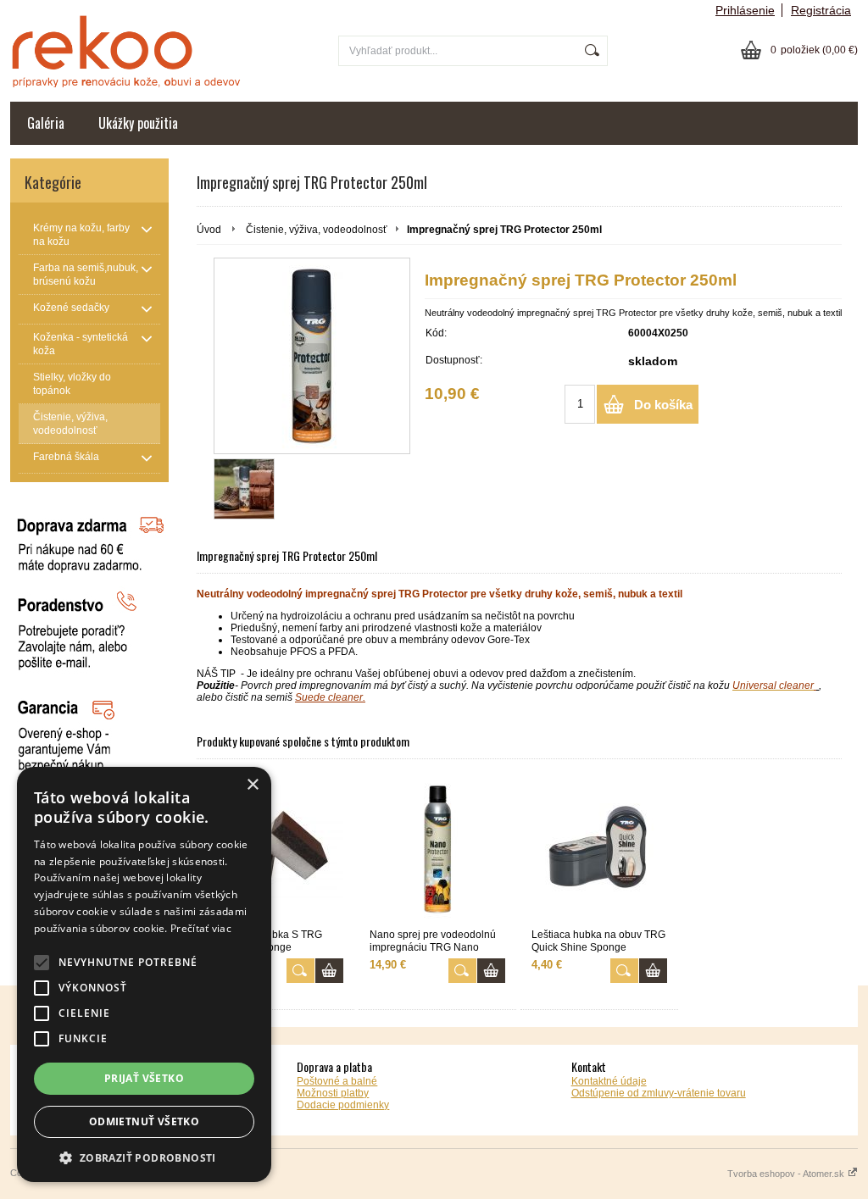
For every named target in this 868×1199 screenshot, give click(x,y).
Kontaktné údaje (609, 1081)
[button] (144, 1157)
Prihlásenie (745, 10)
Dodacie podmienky (343, 1105)
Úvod (209, 230)
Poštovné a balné (337, 1081)
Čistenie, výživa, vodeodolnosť (316, 230)
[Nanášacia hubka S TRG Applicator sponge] (275, 850)
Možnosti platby (333, 1093)
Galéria (45, 123)
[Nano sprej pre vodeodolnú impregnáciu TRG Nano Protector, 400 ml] (437, 850)
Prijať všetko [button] (144, 1078)
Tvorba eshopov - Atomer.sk (787, 1173)
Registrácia (821, 10)
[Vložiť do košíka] (329, 970)
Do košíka (663, 404)
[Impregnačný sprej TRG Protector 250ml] (312, 356)
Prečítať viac (200, 928)
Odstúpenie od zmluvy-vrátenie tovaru (658, 1093)
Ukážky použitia (138, 123)
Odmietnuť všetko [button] (144, 1121)
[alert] (144, 974)
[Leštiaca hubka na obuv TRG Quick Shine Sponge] (599, 850)
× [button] (252, 785)
